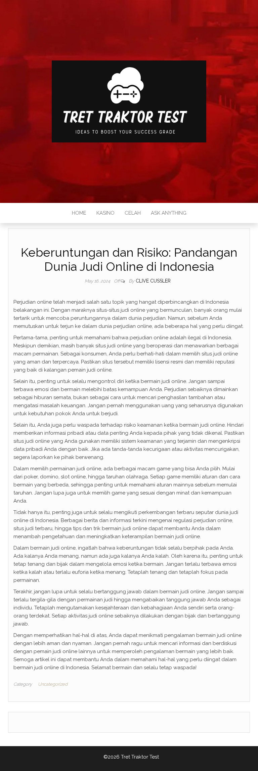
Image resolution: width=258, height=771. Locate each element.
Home (79, 213)
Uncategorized (53, 684)
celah (133, 213)
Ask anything (168, 213)
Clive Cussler (153, 281)
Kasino (105, 213)
